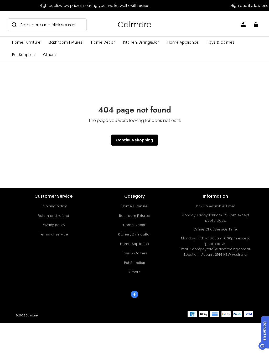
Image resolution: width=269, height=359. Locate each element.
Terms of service (53, 234)
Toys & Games (221, 42)
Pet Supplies (23, 54)
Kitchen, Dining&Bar (141, 42)
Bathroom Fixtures (66, 42)
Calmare (32, 315)
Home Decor (103, 42)
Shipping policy (53, 206)
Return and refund (53, 215)
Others (49, 54)
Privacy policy (53, 224)
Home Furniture (26, 42)
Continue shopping (134, 140)
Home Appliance (183, 42)
